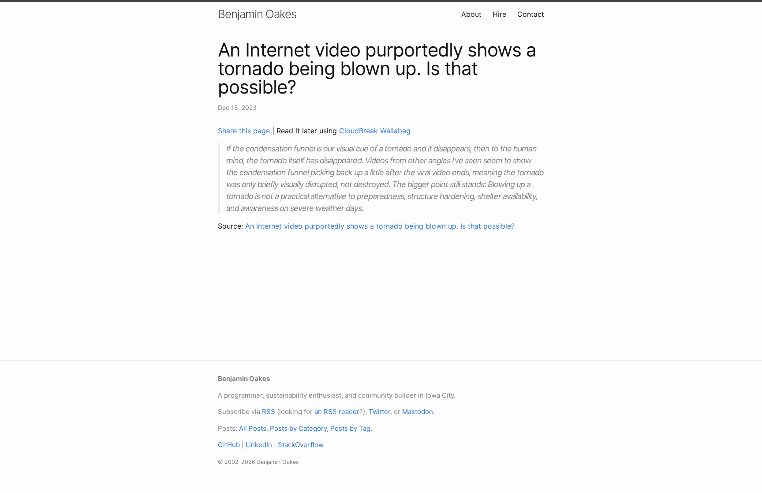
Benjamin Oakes (257, 14)
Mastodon (417, 411)
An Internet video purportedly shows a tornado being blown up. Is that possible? (380, 226)
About (471, 14)
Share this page (245, 130)
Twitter (379, 411)
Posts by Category (298, 428)
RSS (268, 411)
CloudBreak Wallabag (375, 130)
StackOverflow (301, 444)
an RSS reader (336, 411)
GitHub (229, 444)
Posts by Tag (350, 428)
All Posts (252, 428)
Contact (530, 14)
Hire (499, 14)
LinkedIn (259, 444)
